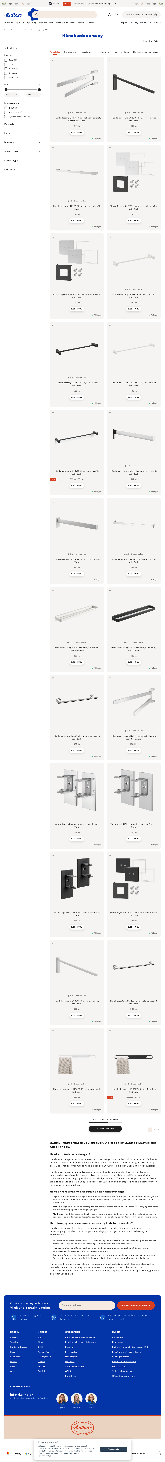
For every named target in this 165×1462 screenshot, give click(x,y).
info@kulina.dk (21, 1394)
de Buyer (42, 1366)
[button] (105, 52)
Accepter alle (113, 1449)
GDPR (68, 1371)
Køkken (14, 1337)
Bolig (12, 1366)
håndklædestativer (142, 1182)
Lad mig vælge (44, 1456)
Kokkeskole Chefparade (124, 1362)
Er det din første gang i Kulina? (127, 1352)
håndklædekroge (118, 1182)
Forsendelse (71, 1352)
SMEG (40, 1347)
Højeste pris (87, 52)
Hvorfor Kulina (119, 1366)
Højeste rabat (140, 52)
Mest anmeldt (103, 52)
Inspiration (126, 23)
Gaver (157, 23)
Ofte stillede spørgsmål (123, 1376)
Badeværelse (16, 1357)
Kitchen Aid (43, 1352)
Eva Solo (42, 1371)
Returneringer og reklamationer (80, 1337)
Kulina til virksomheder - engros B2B (130, 1347)
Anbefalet (55, 52)
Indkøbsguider (72, 1357)
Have (12, 1352)
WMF (40, 1337)
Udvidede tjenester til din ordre (81, 1342)
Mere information (71, 1453)
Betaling (69, 1347)
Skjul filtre (12, 48)
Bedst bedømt (122, 52)
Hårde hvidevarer (18, 1347)
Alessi (40, 1342)
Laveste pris (70, 52)
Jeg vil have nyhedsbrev (136, 1305)
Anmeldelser (118, 1337)
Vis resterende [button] (105, 1129)
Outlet (13, 1371)
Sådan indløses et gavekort (125, 1371)
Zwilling (41, 1362)
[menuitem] (8, 23)
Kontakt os (70, 1376)
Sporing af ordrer (120, 1357)
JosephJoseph (44, 1357)
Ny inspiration (143, 23)
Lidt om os (117, 1342)
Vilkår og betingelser (75, 1366)
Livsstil (13, 1362)
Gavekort (69, 1362)
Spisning (14, 1342)
